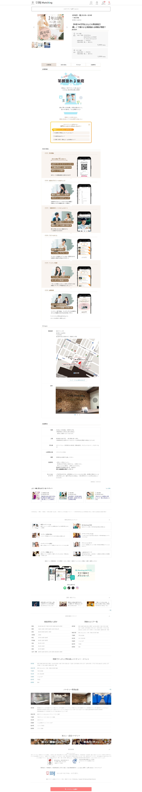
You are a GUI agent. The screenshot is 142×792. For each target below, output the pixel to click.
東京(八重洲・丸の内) (91, 626)
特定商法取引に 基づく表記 (59, 767)
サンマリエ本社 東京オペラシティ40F (59, 711)
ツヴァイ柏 (46, 717)
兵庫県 (46, 629)
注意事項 (93, 64)
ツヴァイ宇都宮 (40, 725)
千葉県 (47, 626)
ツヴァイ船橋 (52, 717)
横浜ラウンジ (40, 714)
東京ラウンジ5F (57, 707)
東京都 (39, 626)
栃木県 (57, 626)
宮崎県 (53, 651)
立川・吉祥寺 (97, 628)
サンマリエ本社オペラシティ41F (68, 709)
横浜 (79, 632)
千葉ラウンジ (40, 717)
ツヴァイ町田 (85, 709)
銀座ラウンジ (50, 707)
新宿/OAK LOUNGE (41, 709)
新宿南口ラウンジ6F (91, 707)
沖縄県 (60, 651)
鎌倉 (98, 632)
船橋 (83, 635)
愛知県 (39, 631)
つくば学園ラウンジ (41, 722)
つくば (79, 641)
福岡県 (39, 651)
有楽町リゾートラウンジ (66, 707)
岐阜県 (46, 631)
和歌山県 (57, 629)
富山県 (39, 643)
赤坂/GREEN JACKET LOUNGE (95, 709)
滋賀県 (49, 629)
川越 (82, 638)
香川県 (39, 649)
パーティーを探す (72, 789)
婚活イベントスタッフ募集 (78, 561)
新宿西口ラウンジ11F (42, 707)
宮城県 (42, 637)
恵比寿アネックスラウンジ (102, 707)
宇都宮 (79, 644)
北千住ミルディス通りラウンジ (53, 709)
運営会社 (43, 767)
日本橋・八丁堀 (92, 629)
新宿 (79, 626)
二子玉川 (104, 628)
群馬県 (60, 626)
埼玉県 (50, 626)
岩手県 (39, 637)
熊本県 (46, 651)
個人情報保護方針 (71, 767)
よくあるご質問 (81, 767)
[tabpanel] (50, 27)
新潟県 (39, 640)
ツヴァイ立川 (79, 709)
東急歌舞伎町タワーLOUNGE (43, 711)
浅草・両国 (106, 629)
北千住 (91, 628)
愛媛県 (42, 649)
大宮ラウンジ (40, 720)
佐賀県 (42, 651)
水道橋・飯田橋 (100, 629)
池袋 (107, 626)
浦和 (84, 638)
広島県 (42, 646)
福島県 (46, 637)
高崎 (79, 646)
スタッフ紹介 (67, 561)
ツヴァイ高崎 (40, 728)
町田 (101, 628)
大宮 (79, 638)
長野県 (46, 640)
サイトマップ (98, 767)
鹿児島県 (57, 651)
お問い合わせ (90, 767)
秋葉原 (88, 628)
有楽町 (82, 626)
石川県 (42, 643)
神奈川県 (43, 626)
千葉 (79, 635)
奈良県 (53, 629)
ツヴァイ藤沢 (57, 714)
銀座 (85, 626)
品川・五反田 (81, 628)
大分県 (49, 651)
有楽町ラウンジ (83, 707)
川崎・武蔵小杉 (90, 632)
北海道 (39, 634)
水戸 (83, 641)
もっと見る (108, 488)
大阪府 (39, 629)
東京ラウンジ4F (75, 707)
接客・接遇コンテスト (91, 561)
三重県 (49, 631)
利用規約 (49, 767)
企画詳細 (49, 64)
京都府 (42, 629)
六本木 (104, 626)
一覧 (110, 610)
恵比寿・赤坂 (99, 626)
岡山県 (39, 646)
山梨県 (42, 640)
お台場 (84, 629)
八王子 (87, 629)
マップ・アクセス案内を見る (77, 380)
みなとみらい (84, 632)
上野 (86, 628)
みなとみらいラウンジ (48, 714)
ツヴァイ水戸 (50, 722)
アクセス (78, 64)
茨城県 (54, 626)
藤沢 (95, 632)
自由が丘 (80, 629)
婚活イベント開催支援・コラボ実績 (53, 561)
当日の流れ (63, 64)
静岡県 (42, 631)
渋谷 (108, 628)
